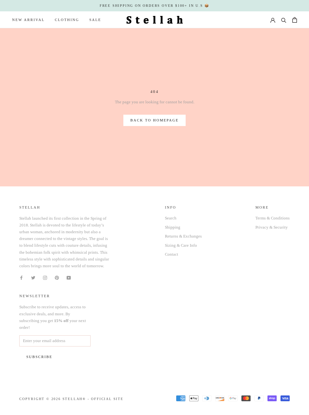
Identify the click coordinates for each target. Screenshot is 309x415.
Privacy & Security (271, 227)
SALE (95, 20)
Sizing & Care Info (181, 245)
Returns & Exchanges (183, 236)
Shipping (172, 227)
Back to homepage (154, 120)
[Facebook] (21, 277)
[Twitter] (33, 277)
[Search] (283, 19)
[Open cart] (294, 20)
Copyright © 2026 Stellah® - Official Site (71, 399)
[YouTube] (69, 277)
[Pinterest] (57, 277)
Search (170, 218)
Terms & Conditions (272, 218)
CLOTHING (67, 20)
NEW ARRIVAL (28, 20)
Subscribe (39, 357)
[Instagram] (45, 277)
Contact (171, 254)
